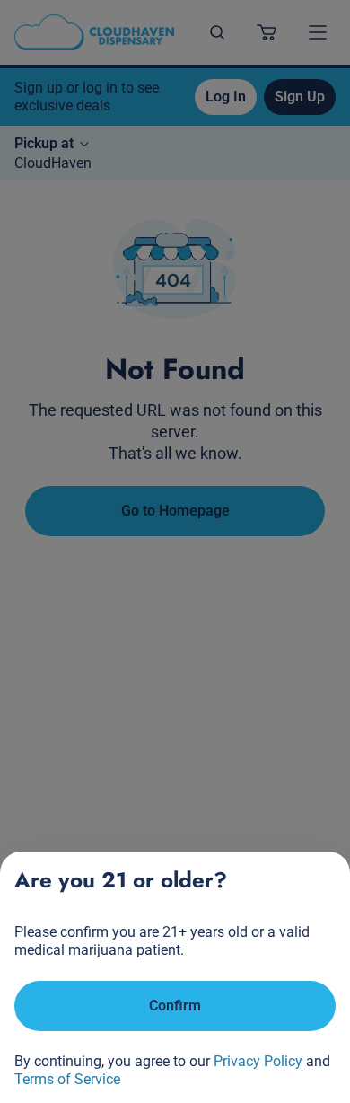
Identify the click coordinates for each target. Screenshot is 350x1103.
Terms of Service (67, 1079)
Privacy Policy (258, 1061)
